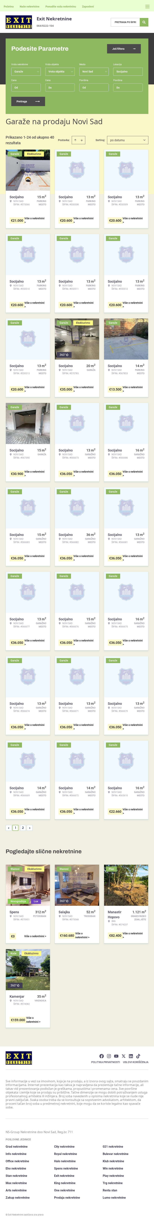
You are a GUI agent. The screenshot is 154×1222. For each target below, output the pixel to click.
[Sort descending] (82, 140)
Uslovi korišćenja (135, 1062)
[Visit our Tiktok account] (138, 1056)
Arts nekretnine (16, 1190)
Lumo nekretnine (114, 1197)
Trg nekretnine (113, 1183)
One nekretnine (64, 1190)
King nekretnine (64, 1183)
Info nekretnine (16, 1154)
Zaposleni (88, 6)
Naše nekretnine (29, 6)
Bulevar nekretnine (115, 1154)
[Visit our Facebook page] (101, 1056)
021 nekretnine (113, 1146)
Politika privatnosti (105, 1062)
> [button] (30, 828)
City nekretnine (64, 1146)
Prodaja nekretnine (67, 1197)
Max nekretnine (16, 1183)
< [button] (9, 828)
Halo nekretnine (65, 1161)
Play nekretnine (113, 1176)
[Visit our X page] (123, 1056)
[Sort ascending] (75, 140)
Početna (9, 6)
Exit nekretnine (64, 1176)
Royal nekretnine (65, 1154)
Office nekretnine (17, 1161)
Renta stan (110, 1190)
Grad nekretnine (17, 1146)
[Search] (144, 22)
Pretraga (22, 101)
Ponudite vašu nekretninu (60, 6)
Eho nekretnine (16, 1168)
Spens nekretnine (66, 1168)
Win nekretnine (113, 1168)
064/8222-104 (45, 25)
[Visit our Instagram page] (109, 1056)
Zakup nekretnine (18, 1197)
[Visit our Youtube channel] (116, 1056)
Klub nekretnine (113, 1161)
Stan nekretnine (16, 1176)
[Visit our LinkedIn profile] (131, 1056)
